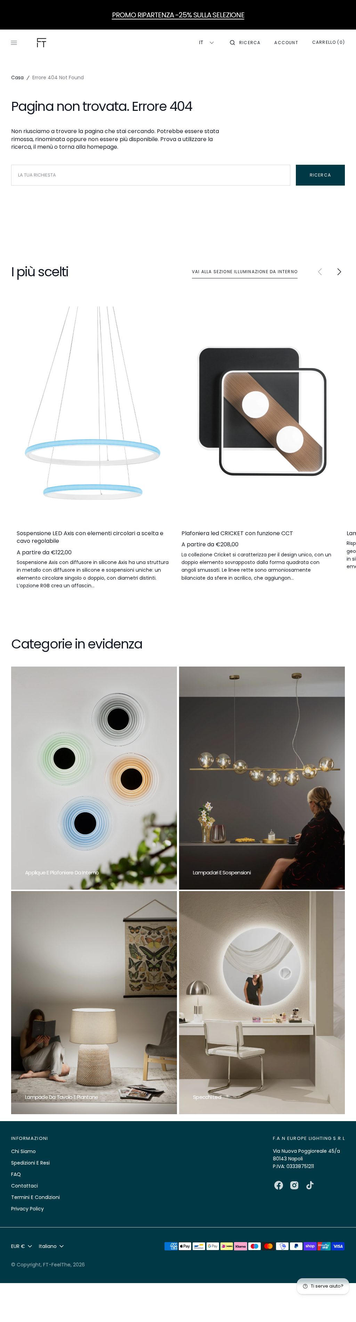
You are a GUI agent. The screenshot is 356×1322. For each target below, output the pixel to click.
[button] (245, 42)
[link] (93, 413)
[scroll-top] (340, 1306)
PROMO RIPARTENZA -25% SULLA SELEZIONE (178, 15)
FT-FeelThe (57, 1264)
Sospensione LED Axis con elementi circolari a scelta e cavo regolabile (90, 537)
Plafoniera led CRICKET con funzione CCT (237, 533)
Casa (17, 77)
